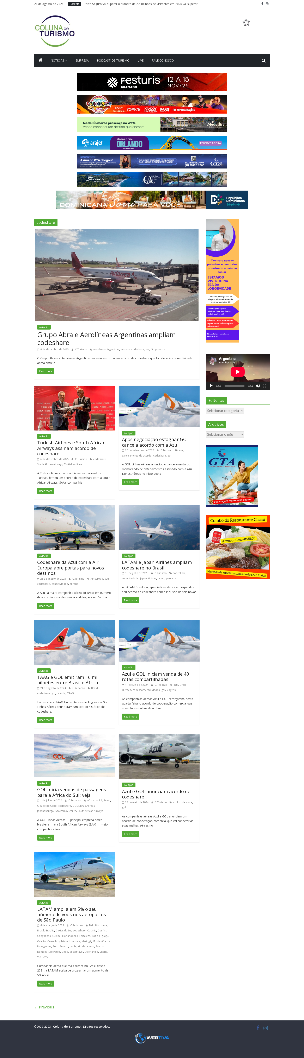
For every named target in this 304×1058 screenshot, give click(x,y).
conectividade (59, 584)
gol (147, 349)
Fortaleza (84, 936)
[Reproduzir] (211, 386)
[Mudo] (258, 386)
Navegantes (44, 946)
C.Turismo (81, 349)
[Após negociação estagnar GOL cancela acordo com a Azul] (159, 388)
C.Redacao (79, 688)
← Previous (44, 1007)
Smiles (72, 811)
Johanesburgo (45, 811)
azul (181, 450)
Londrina (74, 941)
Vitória (103, 952)
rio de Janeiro (86, 946)
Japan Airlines (148, 578)
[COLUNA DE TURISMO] (40, 60)
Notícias (57, 60)
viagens (171, 690)
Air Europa (97, 578)
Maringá (86, 941)
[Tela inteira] (264, 386)
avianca (125, 349)
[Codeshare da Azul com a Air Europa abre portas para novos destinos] (74, 507)
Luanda (61, 693)
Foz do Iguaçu (100, 936)
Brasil (94, 688)
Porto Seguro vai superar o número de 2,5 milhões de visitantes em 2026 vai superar (140, 6)
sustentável (76, 952)
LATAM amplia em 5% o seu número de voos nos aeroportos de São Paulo (71, 914)
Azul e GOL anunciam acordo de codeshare (156, 794)
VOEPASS (42, 957)
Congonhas (44, 936)
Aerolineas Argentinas (106, 349)
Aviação (44, 327)
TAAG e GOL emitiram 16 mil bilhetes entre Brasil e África (68, 680)
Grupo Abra (158, 349)
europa (74, 584)
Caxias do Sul (63, 930)
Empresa (82, 60)
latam (161, 578)
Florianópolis (70, 936)
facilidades (153, 690)
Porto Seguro (60, 946)
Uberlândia (91, 952)
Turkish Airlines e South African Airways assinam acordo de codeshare (71, 448)
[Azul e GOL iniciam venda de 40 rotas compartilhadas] (159, 622)
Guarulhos (53, 941)
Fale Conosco (163, 60)
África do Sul (94, 800)
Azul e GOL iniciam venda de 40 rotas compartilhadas (155, 676)
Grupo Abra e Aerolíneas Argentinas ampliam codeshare (106, 338)
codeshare (137, 349)
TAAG (70, 693)
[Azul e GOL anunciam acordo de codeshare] (159, 736)
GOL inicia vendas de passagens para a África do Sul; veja (71, 792)
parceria (171, 578)
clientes (126, 690)
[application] (238, 372)
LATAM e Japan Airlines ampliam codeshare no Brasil (157, 565)
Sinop (65, 952)
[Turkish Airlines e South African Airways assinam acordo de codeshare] (74, 388)
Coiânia (91, 930)
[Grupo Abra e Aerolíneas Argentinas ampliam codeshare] (117, 232)
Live (141, 60)
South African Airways (49, 464)
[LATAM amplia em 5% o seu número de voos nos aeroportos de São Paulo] (74, 854)
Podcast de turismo (113, 60)
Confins (102, 930)
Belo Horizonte (98, 925)
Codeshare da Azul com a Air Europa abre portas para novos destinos (70, 567)
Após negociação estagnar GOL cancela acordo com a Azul (155, 442)
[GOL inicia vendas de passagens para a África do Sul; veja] (74, 736)
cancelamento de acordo (137, 455)
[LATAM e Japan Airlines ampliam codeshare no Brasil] (159, 507)
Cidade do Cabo (47, 806)
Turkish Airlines (73, 464)
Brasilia (49, 930)
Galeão (41, 941)
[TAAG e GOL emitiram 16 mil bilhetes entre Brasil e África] (74, 622)
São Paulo (61, 811)
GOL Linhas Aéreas (84, 806)
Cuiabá (56, 936)
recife (73, 946)
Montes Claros (101, 941)
